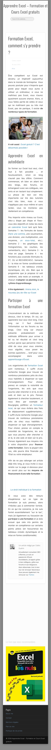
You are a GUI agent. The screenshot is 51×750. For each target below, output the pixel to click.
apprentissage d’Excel (18, 359)
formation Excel (35, 365)
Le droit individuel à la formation (25, 490)
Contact (9, 718)
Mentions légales (12, 722)
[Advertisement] (29, 481)
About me (9, 714)
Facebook (23, 25)
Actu (13, 68)
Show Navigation (39, 21)
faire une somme (17, 234)
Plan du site (10, 726)
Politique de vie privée (14, 731)
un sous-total (27, 240)
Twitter (28, 25)
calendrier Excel (19, 227)
